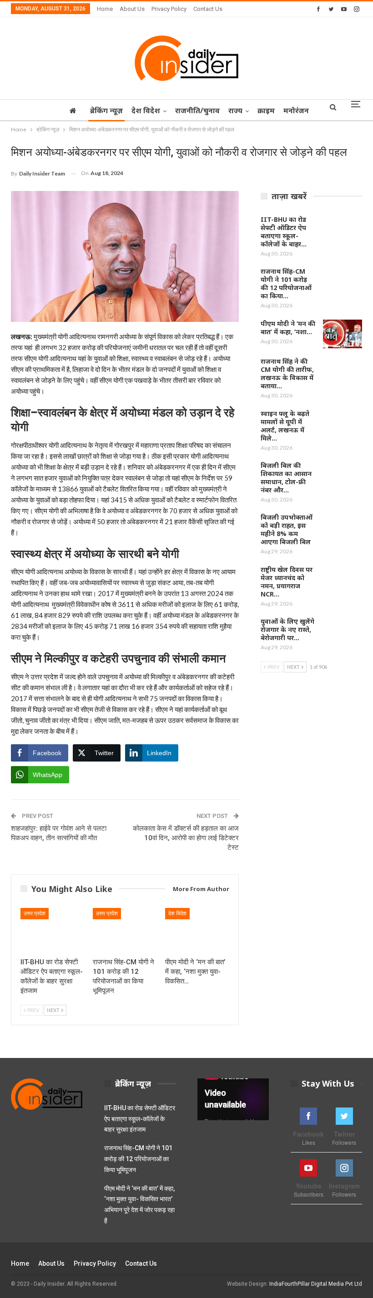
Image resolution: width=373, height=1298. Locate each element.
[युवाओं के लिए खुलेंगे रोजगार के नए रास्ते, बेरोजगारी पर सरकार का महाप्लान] (342, 631)
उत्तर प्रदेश (34, 913)
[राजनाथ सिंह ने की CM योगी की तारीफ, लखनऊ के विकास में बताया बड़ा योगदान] (342, 371)
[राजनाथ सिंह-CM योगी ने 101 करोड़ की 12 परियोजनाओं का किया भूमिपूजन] (125, 930)
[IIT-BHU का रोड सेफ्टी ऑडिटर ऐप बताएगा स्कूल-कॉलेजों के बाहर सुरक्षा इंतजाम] (52, 930)
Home (105, 8)
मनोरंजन (296, 110)
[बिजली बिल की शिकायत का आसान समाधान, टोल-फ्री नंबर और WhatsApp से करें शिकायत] (342, 476)
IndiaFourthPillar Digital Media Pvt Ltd (315, 1284)
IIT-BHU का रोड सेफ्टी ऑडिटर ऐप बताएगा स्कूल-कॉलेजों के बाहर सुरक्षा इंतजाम (139, 1118)
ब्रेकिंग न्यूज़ (106, 110)
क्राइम (266, 110)
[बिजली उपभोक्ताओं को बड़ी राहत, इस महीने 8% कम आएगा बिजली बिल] (342, 527)
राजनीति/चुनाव (197, 110)
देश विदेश (145, 110)
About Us (132, 8)
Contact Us (207, 8)
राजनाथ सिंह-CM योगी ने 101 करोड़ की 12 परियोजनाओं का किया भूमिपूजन (138, 1158)
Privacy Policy (168, 8)
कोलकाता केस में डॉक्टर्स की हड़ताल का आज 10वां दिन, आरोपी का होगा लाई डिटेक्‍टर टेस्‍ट (186, 838)
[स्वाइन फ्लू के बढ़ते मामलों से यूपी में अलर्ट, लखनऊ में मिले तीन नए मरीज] (342, 424)
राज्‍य (235, 110)
